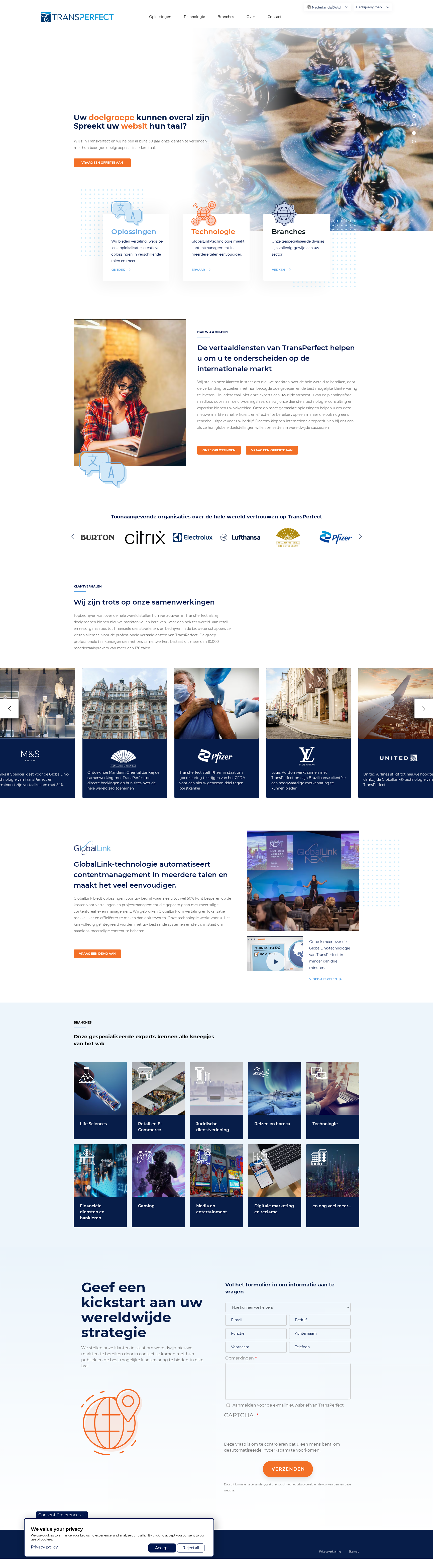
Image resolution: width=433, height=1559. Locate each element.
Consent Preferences (59, 1514)
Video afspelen (323, 979)
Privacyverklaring (330, 1551)
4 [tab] (414, 141)
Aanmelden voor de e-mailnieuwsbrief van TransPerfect (288, 1405)
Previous (73, 536)
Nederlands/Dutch (327, 7)
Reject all (190, 1548)
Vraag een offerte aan (102, 162)
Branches (226, 17)
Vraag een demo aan (97, 953)
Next (359, 536)
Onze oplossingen (219, 450)
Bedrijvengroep (369, 7)
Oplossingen (160, 17)
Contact (275, 17)
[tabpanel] (309, 129)
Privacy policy (44, 1547)
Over (251, 17)
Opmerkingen (239, 1358)
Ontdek (118, 270)
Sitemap (354, 1551)
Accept (162, 1547)
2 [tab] (414, 124)
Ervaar (198, 270)
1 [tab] (414, 116)
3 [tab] (414, 133)
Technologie (194, 17)
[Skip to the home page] (77, 17)
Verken (278, 270)
